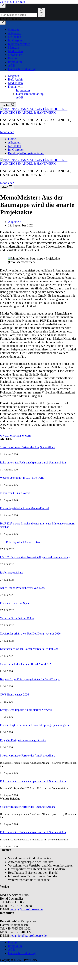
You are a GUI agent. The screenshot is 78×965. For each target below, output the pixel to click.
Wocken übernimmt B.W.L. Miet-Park (22, 477)
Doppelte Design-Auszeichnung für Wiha (23, 740)
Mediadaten (15, 83)
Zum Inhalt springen (13, 1)
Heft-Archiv (15, 79)
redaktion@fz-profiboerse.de (28, 935)
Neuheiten (14, 146)
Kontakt (13, 86)
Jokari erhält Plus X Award (15, 493)
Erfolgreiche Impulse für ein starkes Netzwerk (26, 709)
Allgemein (14, 142)
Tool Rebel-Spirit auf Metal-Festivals (21, 542)
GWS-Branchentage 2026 (14, 694)
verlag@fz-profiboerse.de (26, 909)
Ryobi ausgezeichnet (11, 572)
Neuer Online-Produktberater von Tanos (22, 587)
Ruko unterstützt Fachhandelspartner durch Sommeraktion (33, 462)
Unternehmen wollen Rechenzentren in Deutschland (29, 648)
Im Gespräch (16, 149)
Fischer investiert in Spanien (16, 603)
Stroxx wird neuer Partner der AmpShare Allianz (27, 447)
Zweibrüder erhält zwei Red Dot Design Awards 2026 (30, 633)
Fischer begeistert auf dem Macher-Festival (24, 508)
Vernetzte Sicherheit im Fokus (17, 618)
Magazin (13, 76)
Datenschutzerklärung (30, 93)
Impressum (23, 90)
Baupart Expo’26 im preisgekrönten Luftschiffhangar (30, 679)
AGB (19, 97)
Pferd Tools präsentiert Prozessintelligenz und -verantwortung (35, 557)
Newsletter (7, 132)
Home (12, 139)
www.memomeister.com (15, 435)
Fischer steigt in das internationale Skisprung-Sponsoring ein (34, 725)
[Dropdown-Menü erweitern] (21, 87)
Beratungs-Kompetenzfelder (26, 153)
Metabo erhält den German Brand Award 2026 (26, 664)
